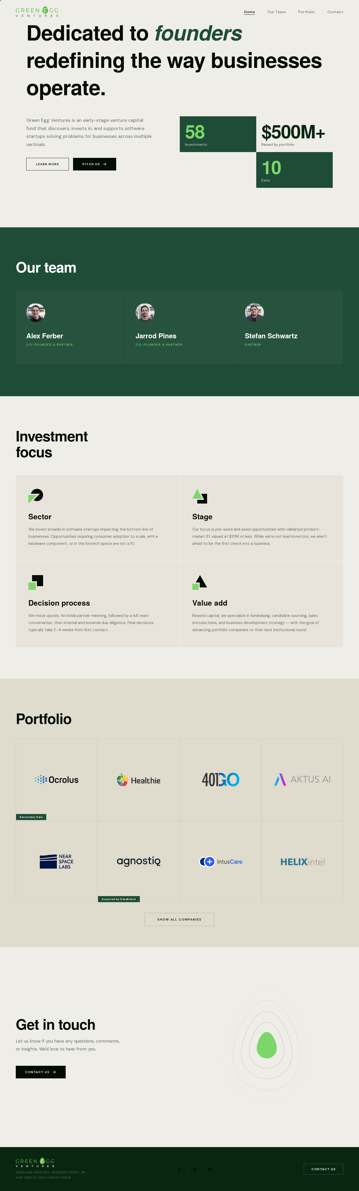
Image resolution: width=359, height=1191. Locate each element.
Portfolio (306, 11)
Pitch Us (91, 164)
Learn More (47, 164)
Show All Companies (179, 919)
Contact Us (37, 1072)
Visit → (28, 812)
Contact (335, 11)
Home (249, 11)
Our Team (277, 11)
